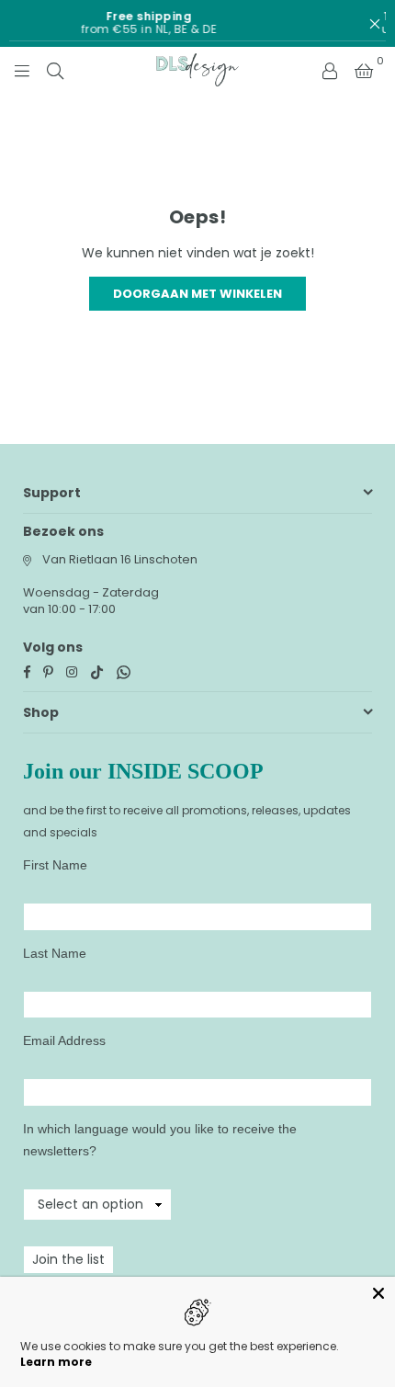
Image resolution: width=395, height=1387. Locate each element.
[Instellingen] (329, 70)
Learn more (56, 1362)
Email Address (64, 1040)
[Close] (378, 1293)
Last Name (54, 953)
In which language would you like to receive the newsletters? (160, 1139)
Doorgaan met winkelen (197, 293)
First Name (55, 865)
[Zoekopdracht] (55, 70)
